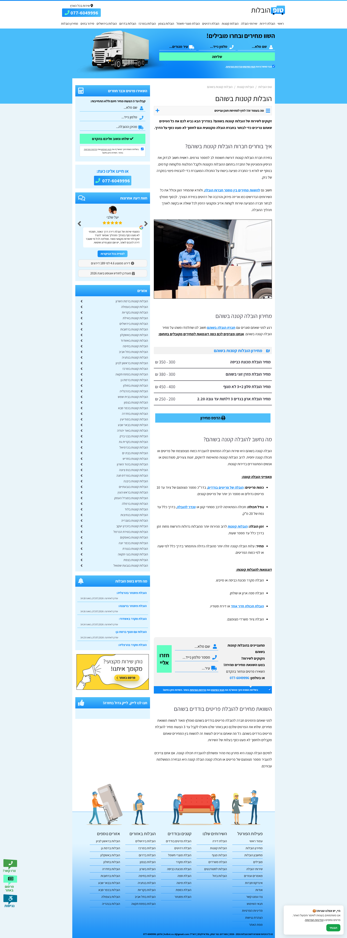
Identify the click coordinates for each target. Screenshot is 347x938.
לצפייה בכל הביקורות (113, 253)
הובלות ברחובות (110, 876)
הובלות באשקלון (110, 855)
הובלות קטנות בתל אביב (133, 352)
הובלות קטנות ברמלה (135, 504)
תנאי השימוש (249, 66)
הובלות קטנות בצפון (136, 402)
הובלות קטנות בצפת (135, 560)
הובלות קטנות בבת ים (135, 453)
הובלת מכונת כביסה (179, 869)
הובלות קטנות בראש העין (133, 492)
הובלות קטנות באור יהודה (132, 430)
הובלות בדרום (127, 23)
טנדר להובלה (186, 507)
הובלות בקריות (147, 890)
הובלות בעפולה (110, 897)
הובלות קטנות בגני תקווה (133, 554)
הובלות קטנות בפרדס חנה (132, 475)
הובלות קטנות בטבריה (134, 520)
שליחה (217, 56)
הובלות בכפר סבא (109, 890)
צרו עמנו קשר (254, 897)
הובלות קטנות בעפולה (134, 307)
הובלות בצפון (166, 23)
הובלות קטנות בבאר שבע (133, 425)
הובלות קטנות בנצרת (135, 549)
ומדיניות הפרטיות (234, 66)
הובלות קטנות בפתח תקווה (131, 374)
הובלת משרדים (217, 862)
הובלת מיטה (184, 883)
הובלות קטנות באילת (135, 318)
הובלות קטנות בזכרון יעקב (132, 526)
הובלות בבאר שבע (109, 883)
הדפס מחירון (210, 418)
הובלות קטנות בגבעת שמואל (130, 565)
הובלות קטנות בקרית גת (133, 442)
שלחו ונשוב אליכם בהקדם (111, 138)
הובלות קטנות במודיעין (134, 419)
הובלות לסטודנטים (215, 869)
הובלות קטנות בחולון (135, 385)
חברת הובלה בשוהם (221, 327)
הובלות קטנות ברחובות (134, 329)
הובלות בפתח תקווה (143, 904)
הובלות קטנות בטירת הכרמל (130, 532)
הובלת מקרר (183, 862)
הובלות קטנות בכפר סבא (133, 408)
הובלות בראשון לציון (108, 841)
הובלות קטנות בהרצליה (134, 391)
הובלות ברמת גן (110, 848)
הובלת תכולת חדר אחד (247, 606)
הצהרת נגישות (254, 918)
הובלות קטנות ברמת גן (134, 380)
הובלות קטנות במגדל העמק (131, 498)
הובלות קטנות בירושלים (133, 324)
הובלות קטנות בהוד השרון (132, 464)
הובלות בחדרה (111, 869)
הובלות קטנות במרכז (135, 369)
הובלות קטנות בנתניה (135, 357)
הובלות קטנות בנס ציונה (133, 470)
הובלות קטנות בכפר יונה (133, 543)
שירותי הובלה (249, 23)
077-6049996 (239, 677)
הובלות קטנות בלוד (136, 509)
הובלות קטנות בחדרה (135, 414)
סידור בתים (87, 23)
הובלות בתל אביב (145, 897)
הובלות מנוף (219, 855)
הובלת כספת (183, 890)
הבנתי (333, 927)
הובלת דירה (219, 841)
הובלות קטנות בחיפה (135, 346)
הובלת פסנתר (183, 897)
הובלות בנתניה (147, 883)
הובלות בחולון (111, 862)
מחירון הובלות (69, 23)
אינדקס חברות (254, 883)
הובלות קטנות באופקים (134, 537)
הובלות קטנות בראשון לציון (132, 363)
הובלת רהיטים (210, 23)
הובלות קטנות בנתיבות (134, 515)
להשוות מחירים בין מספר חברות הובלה (232, 190)
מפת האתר (256, 925)
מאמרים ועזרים (253, 876)
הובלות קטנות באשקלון (134, 335)
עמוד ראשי (256, 841)
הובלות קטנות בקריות (135, 312)
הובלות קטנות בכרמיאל (133, 447)
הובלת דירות (267, 23)
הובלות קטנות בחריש (135, 459)
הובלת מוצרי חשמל (188, 23)
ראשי (281, 23)
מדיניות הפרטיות (198, 690)
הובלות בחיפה (147, 876)
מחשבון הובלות (253, 855)
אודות (259, 890)
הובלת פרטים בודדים (178, 841)
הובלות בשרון (148, 869)
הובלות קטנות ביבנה (135, 481)
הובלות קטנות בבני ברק (134, 436)
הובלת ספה (184, 876)
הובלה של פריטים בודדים (226, 487)
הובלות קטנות (230, 23)
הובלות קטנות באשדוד (134, 340)
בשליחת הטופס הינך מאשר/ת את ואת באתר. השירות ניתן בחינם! (210, 690)
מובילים (258, 862)
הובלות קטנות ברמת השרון (132, 301)
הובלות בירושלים (107, 23)
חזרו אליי (164, 658)
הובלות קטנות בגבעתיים (133, 487)
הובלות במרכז (147, 23)
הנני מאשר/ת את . (248, 66)
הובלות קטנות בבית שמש (133, 397)
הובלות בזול (219, 876)
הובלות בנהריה (111, 904)
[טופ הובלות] (268, 10)
